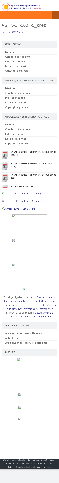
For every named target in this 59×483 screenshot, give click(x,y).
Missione (10, 52)
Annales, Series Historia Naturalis (23, 333)
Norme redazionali (15, 66)
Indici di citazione (15, 61)
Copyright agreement (17, 71)
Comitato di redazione (18, 56)
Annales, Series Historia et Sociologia (26, 342)
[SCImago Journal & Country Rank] (29, 193)
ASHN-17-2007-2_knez (12, 31)
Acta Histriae (12, 338)
